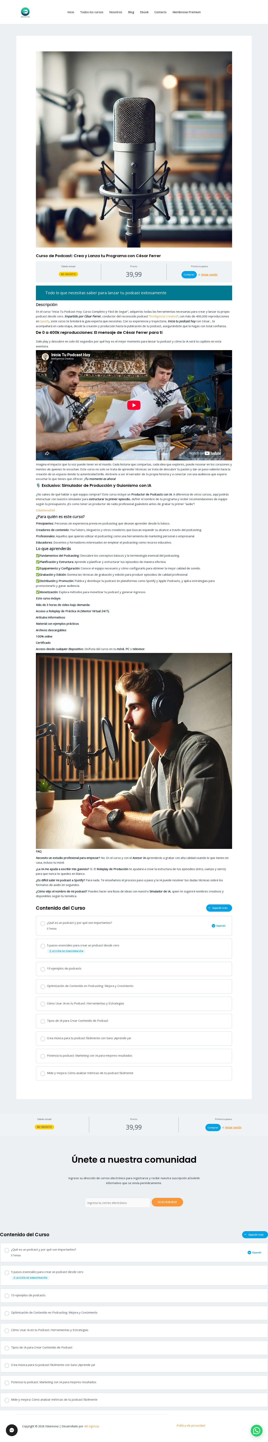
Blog (131, 12)
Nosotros (115, 12)
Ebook (144, 12)
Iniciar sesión (209, 274)
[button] (257, 1431)
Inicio (70, 12)
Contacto (160, 12)
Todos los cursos (91, 12)
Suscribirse (167, 1202)
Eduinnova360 (45, 510)
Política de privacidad (191, 1425)
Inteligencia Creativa (163, 316)
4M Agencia (91, 1426)
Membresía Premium (186, 12)
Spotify (44, 321)
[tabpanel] (134, 592)
